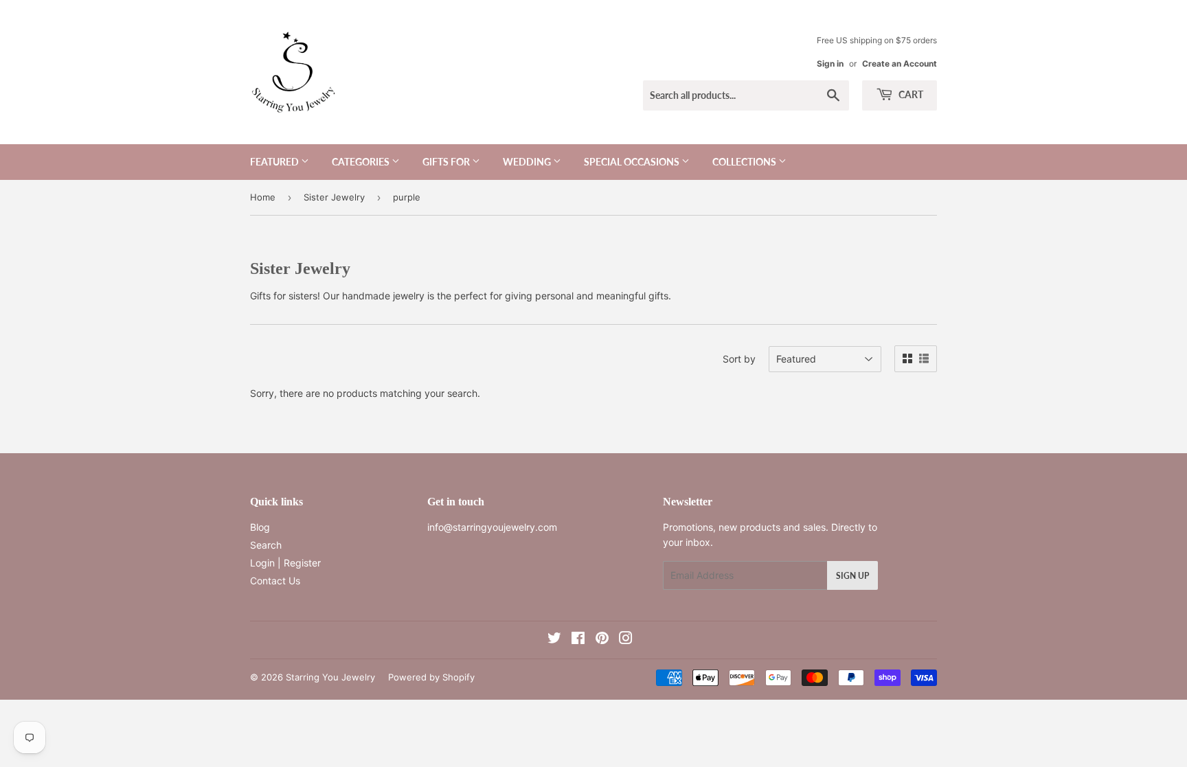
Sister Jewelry (334, 197)
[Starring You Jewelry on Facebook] (578, 639)
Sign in (830, 63)
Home (262, 197)
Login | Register (285, 563)
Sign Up (852, 576)
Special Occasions (632, 162)
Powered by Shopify (431, 677)
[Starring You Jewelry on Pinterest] (602, 639)
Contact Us (275, 580)
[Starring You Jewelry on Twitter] (554, 639)
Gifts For (447, 162)
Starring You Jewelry (330, 677)
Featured (275, 162)
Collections (745, 162)
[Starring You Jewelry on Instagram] (626, 639)
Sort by (739, 359)
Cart (909, 94)
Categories (362, 162)
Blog (260, 527)
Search (266, 545)
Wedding (528, 162)
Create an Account (899, 63)
